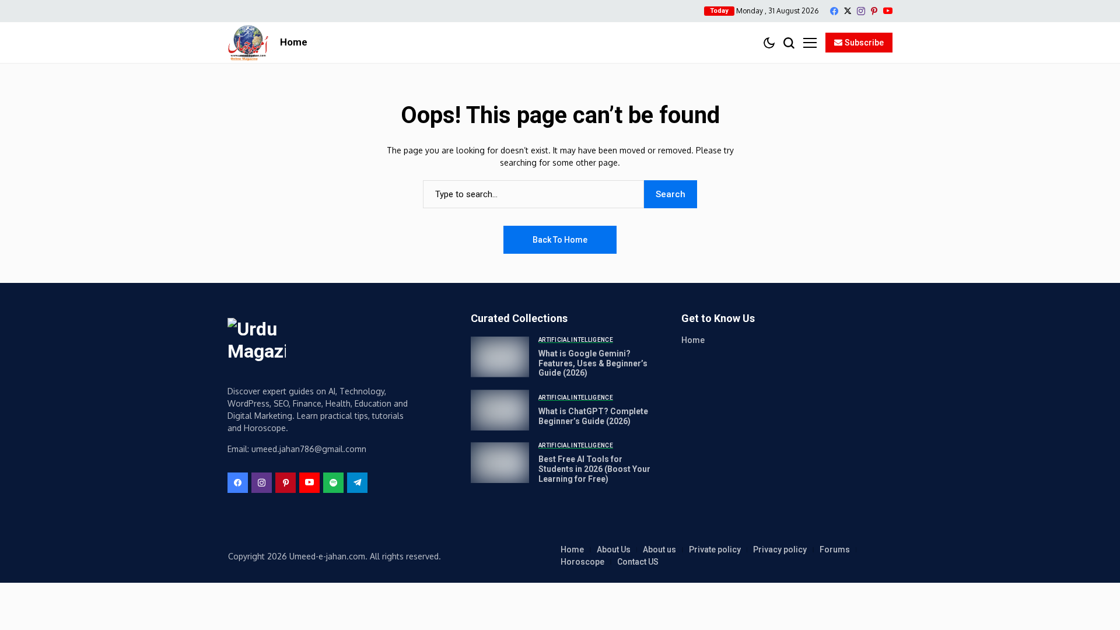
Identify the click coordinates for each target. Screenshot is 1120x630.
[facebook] (834, 11)
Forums (835, 549)
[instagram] (861, 11)
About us (659, 549)
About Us (614, 549)
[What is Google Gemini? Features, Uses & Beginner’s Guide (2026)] (500, 357)
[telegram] (357, 483)
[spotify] (333, 483)
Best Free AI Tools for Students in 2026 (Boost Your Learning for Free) (594, 469)
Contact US (638, 561)
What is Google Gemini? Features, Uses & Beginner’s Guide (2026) (593, 363)
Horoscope (582, 561)
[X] (847, 11)
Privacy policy (780, 549)
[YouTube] (887, 11)
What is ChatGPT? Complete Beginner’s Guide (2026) (593, 416)
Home (693, 340)
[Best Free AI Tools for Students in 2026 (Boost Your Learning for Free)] (500, 462)
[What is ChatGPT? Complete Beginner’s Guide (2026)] (500, 410)
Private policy (715, 549)
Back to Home (560, 239)
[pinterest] (874, 11)
